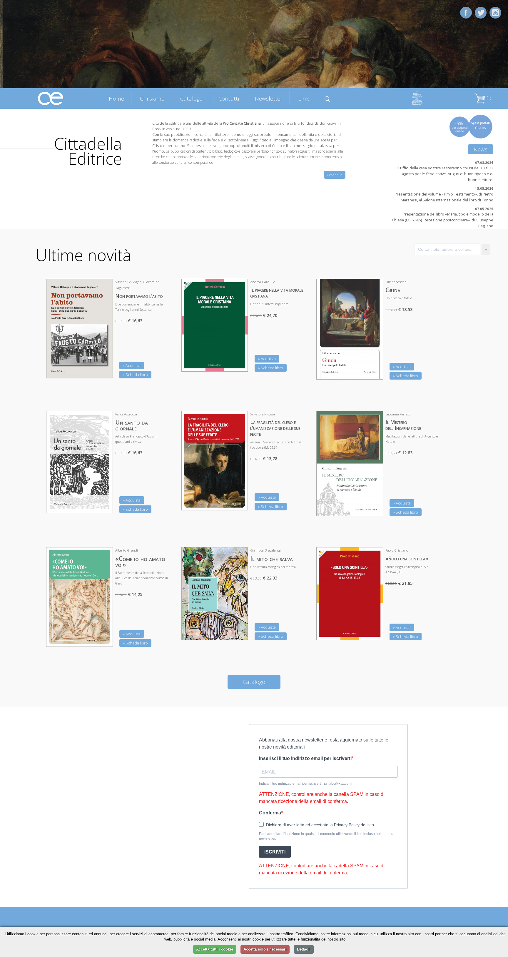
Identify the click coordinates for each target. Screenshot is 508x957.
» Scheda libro (135, 374)
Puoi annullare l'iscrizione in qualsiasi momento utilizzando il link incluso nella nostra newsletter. (327, 836)
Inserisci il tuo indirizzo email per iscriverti (305, 758)
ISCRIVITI (274, 851)
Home (116, 98)
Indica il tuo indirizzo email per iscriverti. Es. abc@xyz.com (305, 783)
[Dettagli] (104, 370)
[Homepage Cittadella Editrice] (51, 98)
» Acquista (132, 365)
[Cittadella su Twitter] (480, 12)
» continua (334, 175)
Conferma (270, 812)
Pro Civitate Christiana (242, 123)
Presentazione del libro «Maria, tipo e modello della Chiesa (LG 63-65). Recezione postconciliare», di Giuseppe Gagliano (442, 219)
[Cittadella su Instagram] (495, 12)
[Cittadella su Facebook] (466, 12)
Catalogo (191, 98)
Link (303, 98)
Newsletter (269, 98)
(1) (488, 98)
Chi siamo (152, 98)
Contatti (228, 98)
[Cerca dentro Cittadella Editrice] (327, 98)
